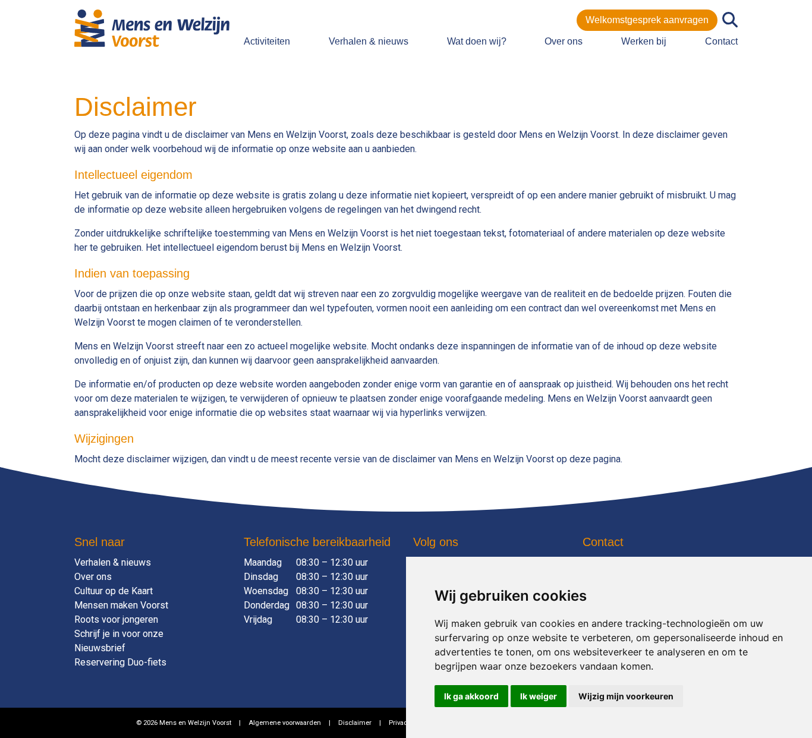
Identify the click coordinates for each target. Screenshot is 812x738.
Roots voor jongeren (116, 619)
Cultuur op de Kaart (113, 591)
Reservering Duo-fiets (120, 662)
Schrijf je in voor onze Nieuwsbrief (118, 641)
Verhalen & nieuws (368, 41)
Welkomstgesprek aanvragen (647, 20)
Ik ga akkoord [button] (471, 696)
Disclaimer (355, 723)
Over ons (564, 41)
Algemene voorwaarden (284, 723)
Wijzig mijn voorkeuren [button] (625, 696)
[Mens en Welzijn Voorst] (151, 27)
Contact (721, 41)
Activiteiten (267, 41)
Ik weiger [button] (538, 696)
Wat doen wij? (476, 41)
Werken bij (643, 41)
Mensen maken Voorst (121, 605)
